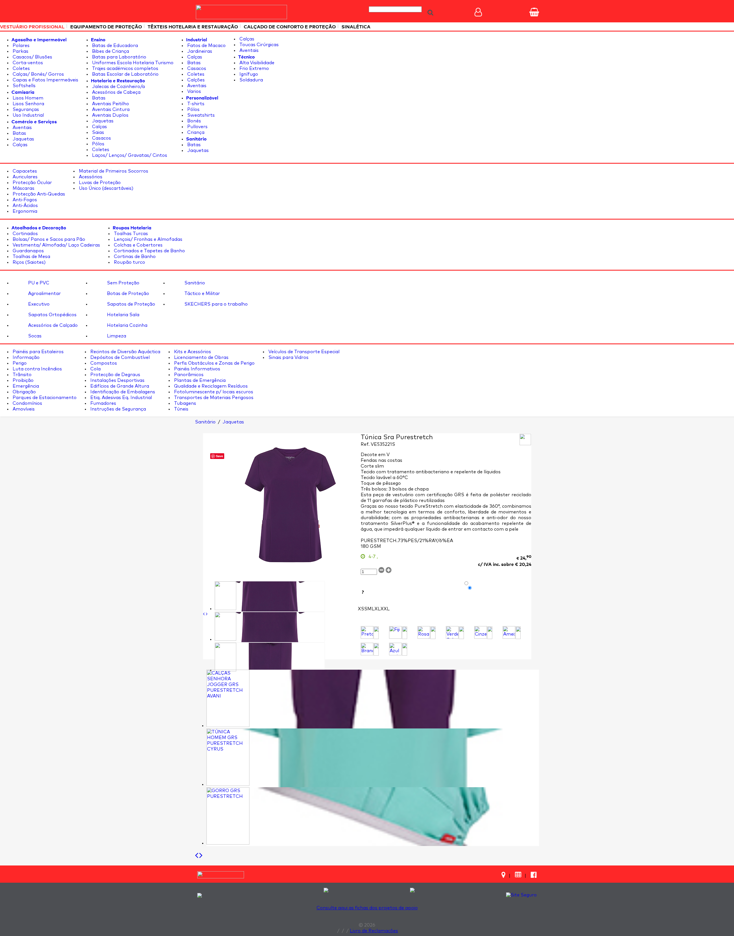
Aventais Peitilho (110, 103)
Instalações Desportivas (117, 380)
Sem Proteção (122, 283)
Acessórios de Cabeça (115, 92)
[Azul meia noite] (395, 649)
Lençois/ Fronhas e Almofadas (147, 239)
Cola (95, 369)
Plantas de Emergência (199, 380)
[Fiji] (395, 632)
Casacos (101, 138)
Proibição (22, 380)
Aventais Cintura (110, 109)
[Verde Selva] (452, 632)
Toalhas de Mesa (30, 256)
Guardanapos (27, 251)
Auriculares (24, 177)
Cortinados (24, 233)
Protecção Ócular (31, 182)
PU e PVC (38, 283)
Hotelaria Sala (122, 314)
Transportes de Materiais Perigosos (213, 397)
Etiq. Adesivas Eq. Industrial (120, 397)
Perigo (19, 363)
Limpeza (116, 336)
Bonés (193, 121)
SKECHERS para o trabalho (215, 304)
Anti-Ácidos (24, 205)
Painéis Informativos (196, 369)
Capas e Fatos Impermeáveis (44, 80)
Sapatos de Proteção (130, 304)
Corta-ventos (27, 62)
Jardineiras (199, 51)
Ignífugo (248, 74)
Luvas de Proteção (99, 182)
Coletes (20, 68)
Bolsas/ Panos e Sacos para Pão (48, 239)
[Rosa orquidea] (423, 632)
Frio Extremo (253, 68)
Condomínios (26, 403)
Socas (34, 336)
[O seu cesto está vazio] (534, 12)
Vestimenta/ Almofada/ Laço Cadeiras (55, 245)
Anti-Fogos (24, 200)
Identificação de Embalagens (122, 392)
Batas (18, 133)
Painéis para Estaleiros (37, 351)
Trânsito (21, 374)
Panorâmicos (188, 374)
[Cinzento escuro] (480, 632)
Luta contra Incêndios (36, 369)
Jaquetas (22, 139)
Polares (20, 45)
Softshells (23, 85)
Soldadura (250, 80)
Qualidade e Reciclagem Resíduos (210, 386)
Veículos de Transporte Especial (303, 351)
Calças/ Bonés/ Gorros (37, 74)
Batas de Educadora (114, 45)
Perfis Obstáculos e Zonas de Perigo (214, 363)
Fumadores (102, 403)
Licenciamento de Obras (201, 357)
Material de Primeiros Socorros (113, 171)
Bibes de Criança (110, 51)
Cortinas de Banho (134, 256)
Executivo (38, 304)
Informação (25, 357)
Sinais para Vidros (288, 357)
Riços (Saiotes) (28, 262)
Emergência (25, 386)
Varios (193, 91)
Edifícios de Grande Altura (119, 386)
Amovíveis (23, 409)
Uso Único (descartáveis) (105, 188)
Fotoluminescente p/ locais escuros (213, 392)
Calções (195, 80)
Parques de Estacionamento (44, 397)
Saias (97, 132)
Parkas (19, 51)
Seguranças (25, 109)
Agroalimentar (44, 293)
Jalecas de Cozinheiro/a (118, 86)
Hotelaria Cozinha (126, 325)
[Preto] (367, 632)
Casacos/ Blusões (31, 57)
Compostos (103, 363)
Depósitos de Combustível (119, 357)
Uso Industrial (27, 115)
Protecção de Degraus (114, 374)
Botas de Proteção (127, 293)
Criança (195, 132)
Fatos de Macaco (206, 45)
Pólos (97, 144)
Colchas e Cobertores (138, 245)
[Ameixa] (509, 632)
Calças (19, 144)
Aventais (21, 127)
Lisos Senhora (27, 103)
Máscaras (22, 188)
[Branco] (367, 649)
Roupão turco (129, 262)
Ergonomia (24, 211)
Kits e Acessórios (192, 351)
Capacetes (24, 171)
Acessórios (90, 177)
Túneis (180, 409)
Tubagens (184, 403)
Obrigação (23, 392)
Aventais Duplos (109, 115)
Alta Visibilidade (256, 62)
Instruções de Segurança (117, 409)
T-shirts (195, 103)
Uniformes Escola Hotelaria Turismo (132, 62)
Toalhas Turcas (130, 233)
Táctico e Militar (201, 293)
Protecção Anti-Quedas (38, 194)
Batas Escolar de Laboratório (125, 74)
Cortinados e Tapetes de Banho (149, 251)
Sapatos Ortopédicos (52, 314)
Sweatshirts (200, 115)
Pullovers (197, 126)
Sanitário (194, 283)
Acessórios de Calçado (52, 325)
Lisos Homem (27, 98)
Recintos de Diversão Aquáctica (124, 351)
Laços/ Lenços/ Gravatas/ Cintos (129, 155)
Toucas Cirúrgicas (258, 44)
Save (219, 456)
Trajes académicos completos (124, 68)
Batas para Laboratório (118, 57)
